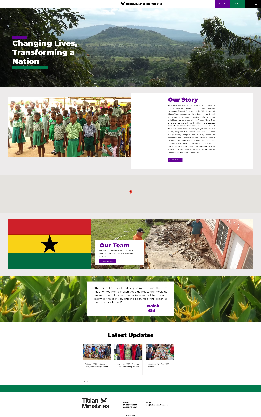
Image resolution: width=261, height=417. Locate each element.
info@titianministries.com (157, 405)
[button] (250, 4)
